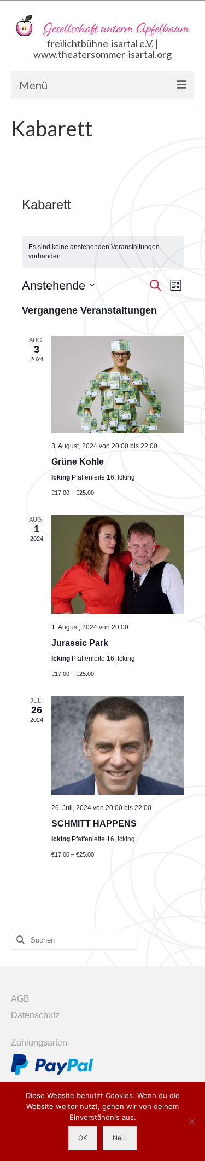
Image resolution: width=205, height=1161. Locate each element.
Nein (120, 1138)
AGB (20, 998)
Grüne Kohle (77, 461)
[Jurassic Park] (117, 564)
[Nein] (191, 1121)
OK (82, 1138)
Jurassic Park (79, 643)
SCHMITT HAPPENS (94, 823)
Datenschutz (35, 1015)
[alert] (103, 251)
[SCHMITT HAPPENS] (117, 745)
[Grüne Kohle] (117, 385)
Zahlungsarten (39, 1042)
